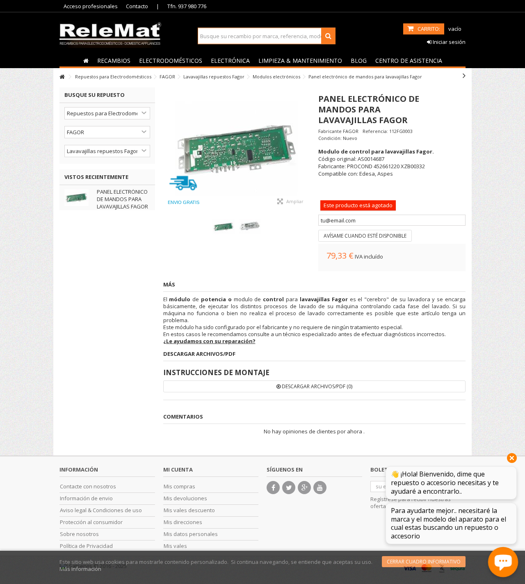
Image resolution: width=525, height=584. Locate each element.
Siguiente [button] (306, 149)
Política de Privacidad (86, 546)
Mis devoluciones (185, 498)
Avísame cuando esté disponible (365, 235)
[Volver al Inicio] (61, 77)
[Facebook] (273, 487)
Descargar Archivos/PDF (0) (316, 386)
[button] (114, 60)
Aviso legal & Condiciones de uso (101, 510)
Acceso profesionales (91, 6)
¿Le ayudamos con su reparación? (209, 341)
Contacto (137, 6)
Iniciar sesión (448, 42)
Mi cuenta (178, 469)
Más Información (80, 569)
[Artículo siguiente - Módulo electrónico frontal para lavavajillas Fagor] (464, 75)
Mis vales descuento (189, 510)
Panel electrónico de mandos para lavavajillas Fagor (122, 199)
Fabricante (330, 131)
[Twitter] (288, 487)
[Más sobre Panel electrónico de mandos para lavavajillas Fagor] (78, 197)
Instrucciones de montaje (216, 372)
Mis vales (175, 546)
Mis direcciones (183, 522)
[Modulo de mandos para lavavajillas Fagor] (236, 149)
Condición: (330, 138)
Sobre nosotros (79, 534)
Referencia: (375, 131)
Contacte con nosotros (88, 486)
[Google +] (304, 487)
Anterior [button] (167, 149)
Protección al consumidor (91, 522)
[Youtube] (319, 487)
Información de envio (86, 498)
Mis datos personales (191, 534)
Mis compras (179, 486)
